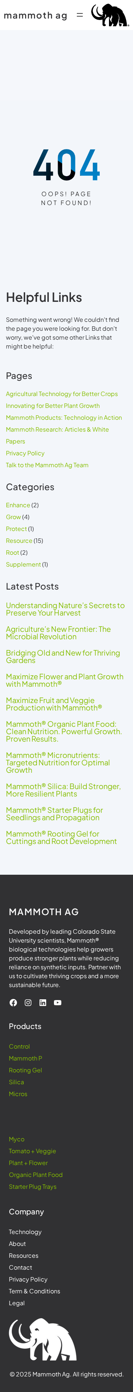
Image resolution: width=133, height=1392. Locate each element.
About (17, 1243)
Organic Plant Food (36, 1174)
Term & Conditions (34, 1291)
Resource (19, 540)
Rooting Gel (25, 1070)
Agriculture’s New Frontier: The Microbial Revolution (58, 632)
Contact (20, 1267)
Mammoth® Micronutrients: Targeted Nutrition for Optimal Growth (58, 762)
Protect (16, 528)
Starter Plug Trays (33, 1186)
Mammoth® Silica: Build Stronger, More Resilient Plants (63, 789)
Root (12, 552)
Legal (17, 1303)
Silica (16, 1082)
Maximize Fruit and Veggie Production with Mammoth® (54, 703)
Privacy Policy (25, 453)
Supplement (23, 564)
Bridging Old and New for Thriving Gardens (63, 656)
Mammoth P (25, 1058)
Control (19, 1046)
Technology (25, 1232)
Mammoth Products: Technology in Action (64, 417)
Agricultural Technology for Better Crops (62, 394)
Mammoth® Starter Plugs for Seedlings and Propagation (54, 813)
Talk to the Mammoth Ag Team (47, 465)
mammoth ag (36, 14)
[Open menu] (79, 14)
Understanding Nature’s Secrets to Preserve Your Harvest (65, 608)
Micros (18, 1094)
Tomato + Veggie (32, 1151)
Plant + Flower (28, 1163)
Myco (16, 1139)
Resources (23, 1255)
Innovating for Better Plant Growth (53, 405)
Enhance (18, 505)
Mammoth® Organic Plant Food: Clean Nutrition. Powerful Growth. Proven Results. (64, 731)
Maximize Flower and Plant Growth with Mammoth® (64, 680)
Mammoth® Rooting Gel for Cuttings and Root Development (61, 837)
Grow (13, 517)
